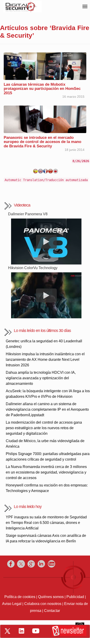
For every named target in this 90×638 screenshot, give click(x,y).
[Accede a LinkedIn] (21, 631)
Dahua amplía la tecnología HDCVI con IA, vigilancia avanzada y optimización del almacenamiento (41, 378)
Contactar (52, 611)
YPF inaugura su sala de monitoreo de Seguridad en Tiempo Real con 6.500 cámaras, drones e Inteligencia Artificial (46, 522)
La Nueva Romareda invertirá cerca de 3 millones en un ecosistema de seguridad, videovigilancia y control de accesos (46, 472)
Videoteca (22, 205)
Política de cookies (19, 597)
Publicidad (75, 597)
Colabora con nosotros (42, 604)
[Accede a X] (7, 631)
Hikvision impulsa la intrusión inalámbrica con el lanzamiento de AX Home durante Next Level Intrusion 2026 (45, 359)
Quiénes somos (51, 597)
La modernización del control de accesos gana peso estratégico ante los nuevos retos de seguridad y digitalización (44, 427)
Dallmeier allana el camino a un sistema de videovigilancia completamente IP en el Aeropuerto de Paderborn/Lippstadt (47, 409)
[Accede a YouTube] (35, 631)
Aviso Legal (11, 604)
